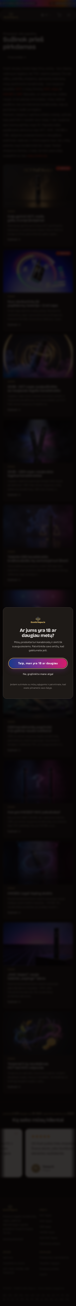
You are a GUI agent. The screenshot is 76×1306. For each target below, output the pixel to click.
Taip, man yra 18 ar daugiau (38, 663)
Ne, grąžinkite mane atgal (38, 674)
